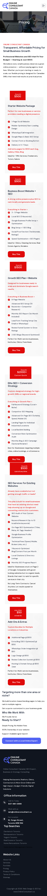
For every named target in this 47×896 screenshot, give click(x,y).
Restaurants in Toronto (13, 834)
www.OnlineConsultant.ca (24, 891)
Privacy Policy (9, 871)
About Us (7, 859)
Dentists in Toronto (12, 831)
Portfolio (6, 865)
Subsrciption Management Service (18, 847)
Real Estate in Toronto (13, 840)
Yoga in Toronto (10, 837)
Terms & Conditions (11, 874)
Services (6, 862)
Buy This (16, 167)
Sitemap (6, 877)
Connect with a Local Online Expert (21, 741)
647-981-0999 (15, 804)
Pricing (6, 868)
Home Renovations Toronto (15, 843)
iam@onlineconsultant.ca (19, 812)
